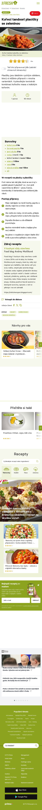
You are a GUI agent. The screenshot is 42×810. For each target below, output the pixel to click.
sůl (8, 171)
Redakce (23, 777)
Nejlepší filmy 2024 (20, 715)
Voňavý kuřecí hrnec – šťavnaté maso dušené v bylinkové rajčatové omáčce (16, 352)
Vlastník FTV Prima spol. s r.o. (10, 778)
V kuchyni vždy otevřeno (10, 15)
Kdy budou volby (9, 722)
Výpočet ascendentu (28, 731)
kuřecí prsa (11, 145)
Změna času (19, 718)
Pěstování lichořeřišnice (14, 731)
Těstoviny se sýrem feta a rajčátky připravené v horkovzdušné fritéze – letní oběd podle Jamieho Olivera (19, 542)
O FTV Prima (8, 755)
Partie (27, 718)
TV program (10, 718)
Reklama (7, 762)
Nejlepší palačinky (27, 734)
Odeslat (36, 600)
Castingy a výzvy (26, 762)
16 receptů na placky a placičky (17, 177)
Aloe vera (28, 728)
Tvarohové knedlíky (15, 734)
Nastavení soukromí (27, 782)
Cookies (7, 774)
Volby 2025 (23, 725)
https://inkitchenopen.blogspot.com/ (18, 292)
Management (25, 755)
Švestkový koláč (21, 738)
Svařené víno (31, 725)
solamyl (10, 161)
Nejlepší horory (32, 715)
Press (23, 758)
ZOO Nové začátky (21, 722)
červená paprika (13, 148)
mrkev (9, 155)
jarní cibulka (12, 151)
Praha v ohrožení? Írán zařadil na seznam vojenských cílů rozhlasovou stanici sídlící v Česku (21, 690)
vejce (9, 164)
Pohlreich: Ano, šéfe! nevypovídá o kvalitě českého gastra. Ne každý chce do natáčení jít (20, 679)
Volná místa (8, 758)
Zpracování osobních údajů (27, 769)
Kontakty (23, 765)
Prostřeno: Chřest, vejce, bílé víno (17, 433)
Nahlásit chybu (9, 782)
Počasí (33, 718)
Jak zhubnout (9, 715)
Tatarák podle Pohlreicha (17, 728)
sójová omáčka (13, 168)
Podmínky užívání (10, 768)
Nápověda (24, 774)
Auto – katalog (33, 722)
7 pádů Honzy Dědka (12, 725)
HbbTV (7, 765)
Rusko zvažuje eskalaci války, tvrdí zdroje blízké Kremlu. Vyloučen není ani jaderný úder (19, 669)
